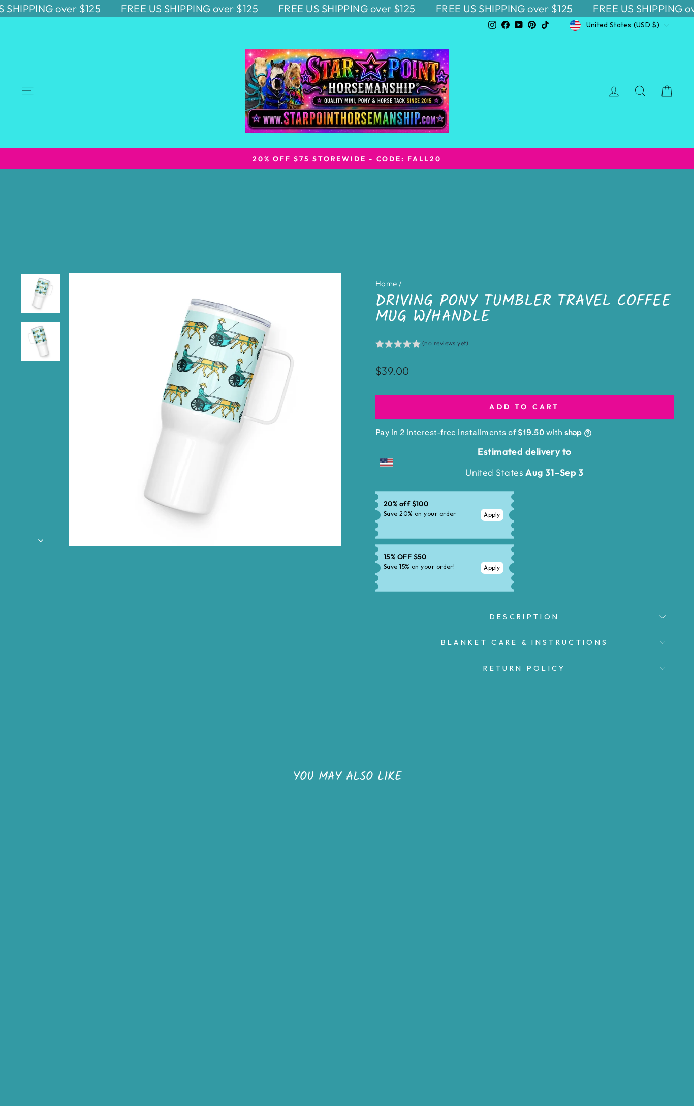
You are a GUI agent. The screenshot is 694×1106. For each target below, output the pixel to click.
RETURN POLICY (524, 668)
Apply (492, 514)
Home (386, 283)
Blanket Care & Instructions (525, 642)
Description (525, 616)
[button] (421, 344)
